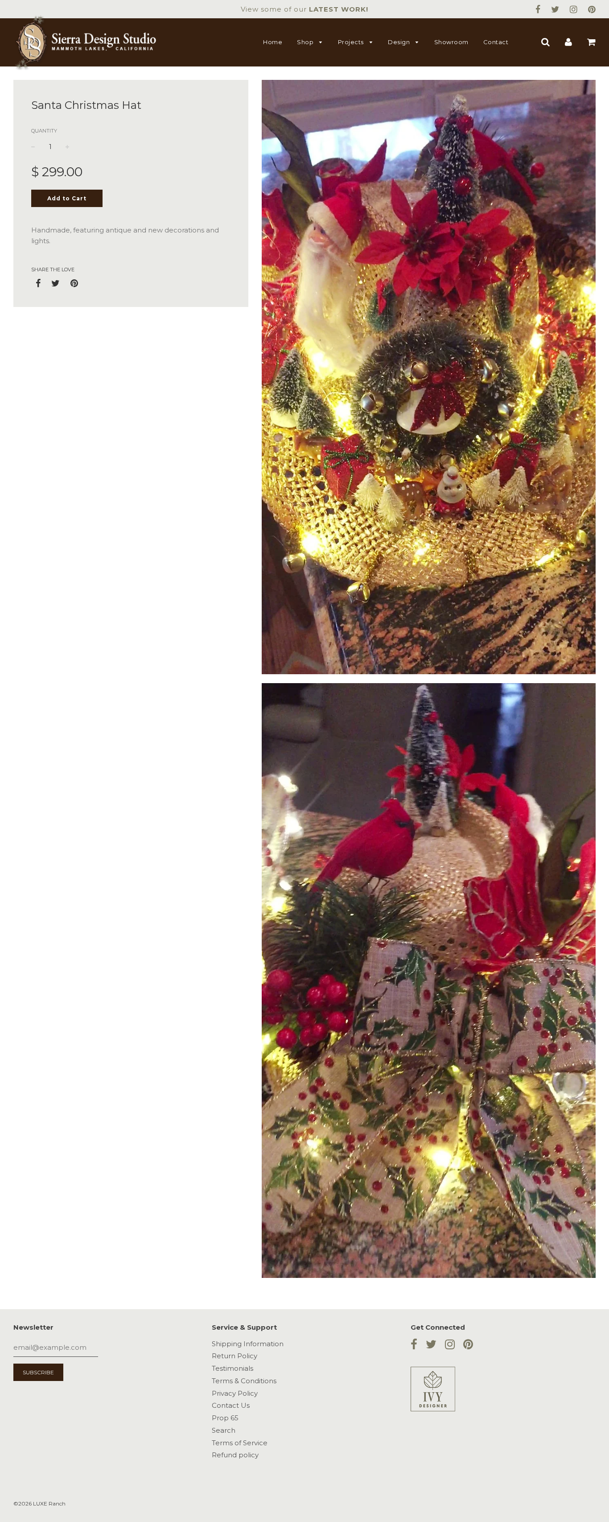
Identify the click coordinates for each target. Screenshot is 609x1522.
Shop (306, 42)
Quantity (44, 131)
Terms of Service (239, 1443)
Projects (352, 42)
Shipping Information (248, 1344)
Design (399, 42)
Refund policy (235, 1455)
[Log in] (568, 41)
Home (272, 42)
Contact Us (231, 1405)
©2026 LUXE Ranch (39, 1503)
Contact (496, 42)
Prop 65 (225, 1418)
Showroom (451, 42)
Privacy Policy (235, 1393)
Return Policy (234, 1356)
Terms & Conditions (244, 1381)
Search (223, 1430)
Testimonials (232, 1368)
